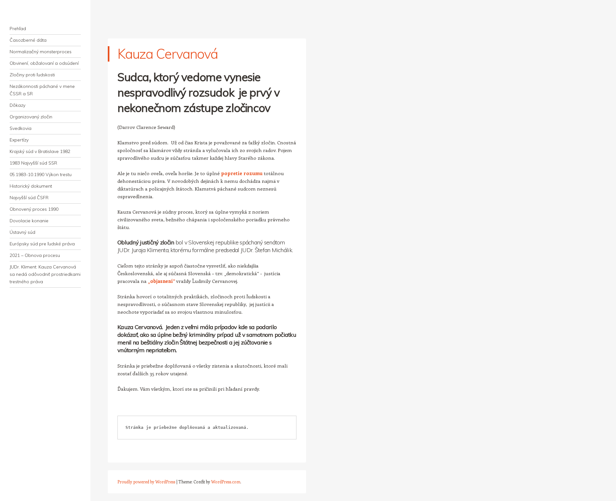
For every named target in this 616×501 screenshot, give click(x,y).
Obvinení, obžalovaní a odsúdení (44, 63)
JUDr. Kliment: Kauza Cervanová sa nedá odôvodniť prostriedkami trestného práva (45, 274)
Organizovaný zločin (31, 117)
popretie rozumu (241, 173)
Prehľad (18, 28)
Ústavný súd (22, 232)
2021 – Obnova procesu (35, 255)
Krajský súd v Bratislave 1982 (40, 151)
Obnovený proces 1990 (34, 209)
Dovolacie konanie (29, 221)
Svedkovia (20, 128)
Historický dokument (31, 186)
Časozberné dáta (28, 40)
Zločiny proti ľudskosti (32, 75)
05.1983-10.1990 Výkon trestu (41, 174)
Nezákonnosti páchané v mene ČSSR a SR (42, 90)
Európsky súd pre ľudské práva (42, 244)
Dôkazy (17, 105)
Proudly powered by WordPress (146, 481)
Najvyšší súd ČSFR (29, 197)
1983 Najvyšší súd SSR (33, 163)
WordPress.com (225, 481)
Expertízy (19, 140)
